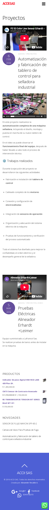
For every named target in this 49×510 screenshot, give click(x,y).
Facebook (35, 491)
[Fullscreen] (45, 116)
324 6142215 (27, 494)
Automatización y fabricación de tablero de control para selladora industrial (32, 73)
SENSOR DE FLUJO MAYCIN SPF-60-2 (20, 423)
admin (21, 54)
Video (40, 303)
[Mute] (42, 116)
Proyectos (31, 54)
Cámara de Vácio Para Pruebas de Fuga (20, 430)
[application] (25, 105)
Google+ (22, 491)
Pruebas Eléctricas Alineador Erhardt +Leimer (26, 319)
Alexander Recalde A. (29, 482)
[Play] (4, 116)
